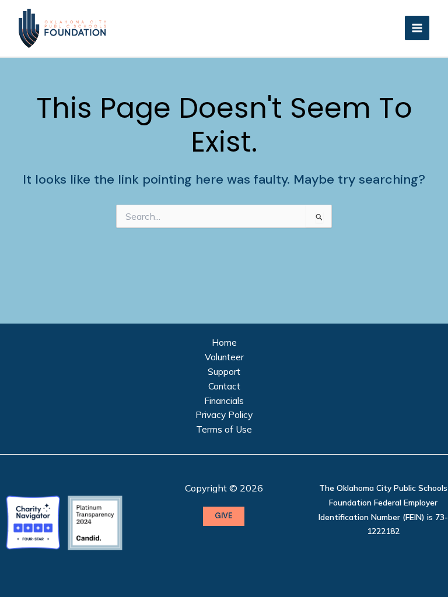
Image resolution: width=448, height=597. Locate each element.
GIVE (224, 516)
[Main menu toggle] (417, 28)
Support (224, 371)
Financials (224, 400)
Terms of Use (224, 429)
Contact (224, 386)
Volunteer (224, 357)
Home (224, 342)
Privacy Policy (224, 414)
